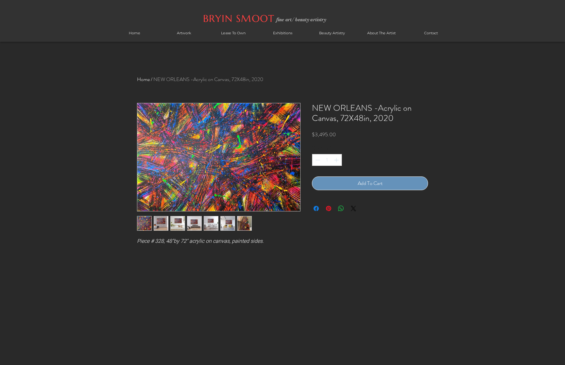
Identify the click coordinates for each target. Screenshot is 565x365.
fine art (284, 19)
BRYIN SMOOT (240, 18)
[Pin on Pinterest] (329, 208)
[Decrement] (317, 160)
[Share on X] (353, 208)
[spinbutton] (327, 160)
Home (143, 79)
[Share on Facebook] (316, 208)
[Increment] (337, 160)
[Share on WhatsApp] (341, 208)
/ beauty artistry (309, 19)
